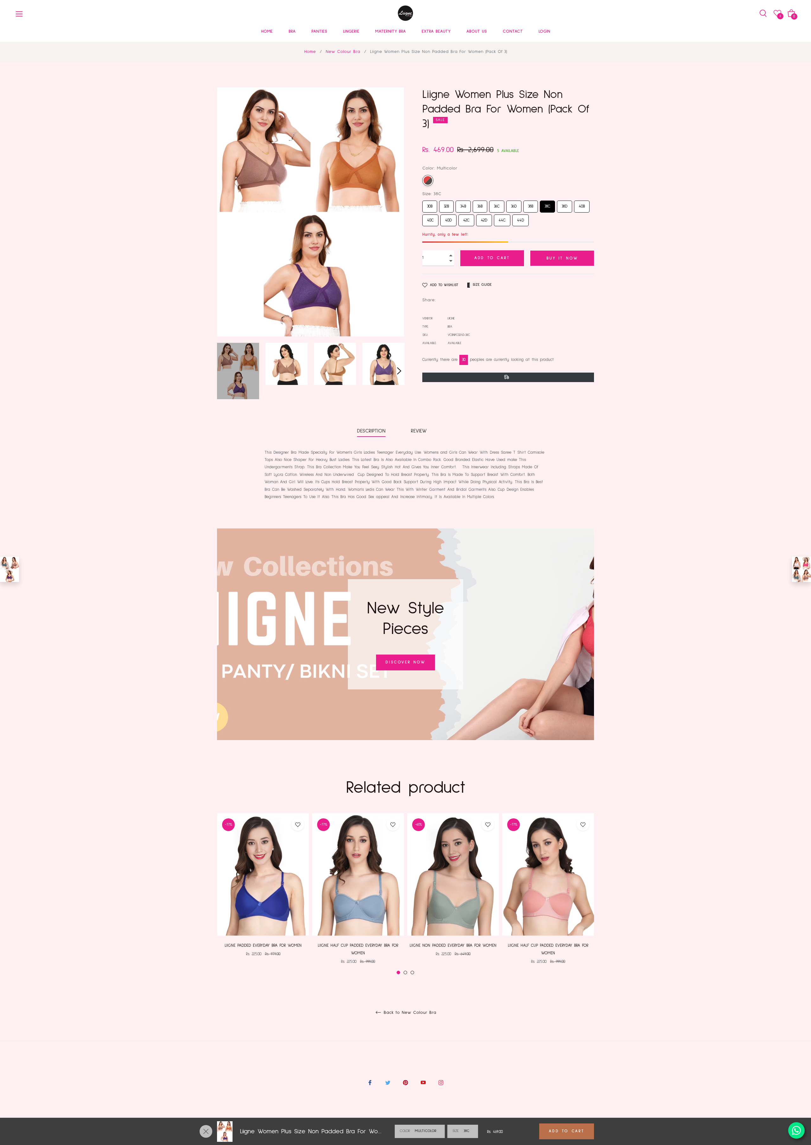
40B (581, 204)
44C (502, 218)
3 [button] (412, 972)
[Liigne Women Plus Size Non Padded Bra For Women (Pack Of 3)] (9, 569)
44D (520, 218)
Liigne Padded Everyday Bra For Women (263, 946)
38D (564, 204)
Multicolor (427, 180)
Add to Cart (566, 1131)
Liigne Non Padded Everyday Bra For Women (453, 946)
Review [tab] (420, 430)
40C (430, 218)
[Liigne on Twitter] (387, 1083)
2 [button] (405, 972)
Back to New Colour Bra (409, 1012)
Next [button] (399, 371)
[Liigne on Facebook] (370, 1083)
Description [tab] (371, 430)
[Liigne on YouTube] (423, 1083)
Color (405, 1131)
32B (446, 204)
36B (479, 204)
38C (547, 204)
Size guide (482, 285)
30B (429, 204)
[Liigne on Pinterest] (405, 1083)
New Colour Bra (343, 51)
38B (530, 204)
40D (448, 218)
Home (310, 51)
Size (455, 1131)
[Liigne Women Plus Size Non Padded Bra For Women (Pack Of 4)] (801, 569)
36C (497, 204)
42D (484, 218)
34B (463, 204)
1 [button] (398, 972)
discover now (405, 662)
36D (514, 204)
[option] (262, 890)
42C (466, 218)
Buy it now (562, 258)
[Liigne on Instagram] (441, 1083)
